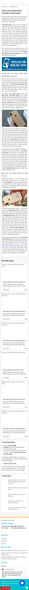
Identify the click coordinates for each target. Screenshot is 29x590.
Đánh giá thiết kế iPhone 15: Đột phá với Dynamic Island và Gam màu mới (16, 481)
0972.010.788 (4, 528)
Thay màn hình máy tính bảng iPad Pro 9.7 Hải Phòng (14, 311)
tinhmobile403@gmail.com (18, 528)
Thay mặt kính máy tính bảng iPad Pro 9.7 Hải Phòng (14, 340)
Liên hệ (3, 543)
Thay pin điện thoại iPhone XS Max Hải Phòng (14, 282)
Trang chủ (4, 6)
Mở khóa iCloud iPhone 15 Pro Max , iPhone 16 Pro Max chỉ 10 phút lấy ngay (13, 557)
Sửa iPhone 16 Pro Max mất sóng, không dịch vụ (14, 550)
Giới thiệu (4, 541)
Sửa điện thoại (13, 6)
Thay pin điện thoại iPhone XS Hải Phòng (13, 370)
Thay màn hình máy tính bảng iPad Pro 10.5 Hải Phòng (14, 428)
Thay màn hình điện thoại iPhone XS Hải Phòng (14, 399)
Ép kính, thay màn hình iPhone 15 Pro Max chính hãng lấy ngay (14, 553)
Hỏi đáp (3, 566)
